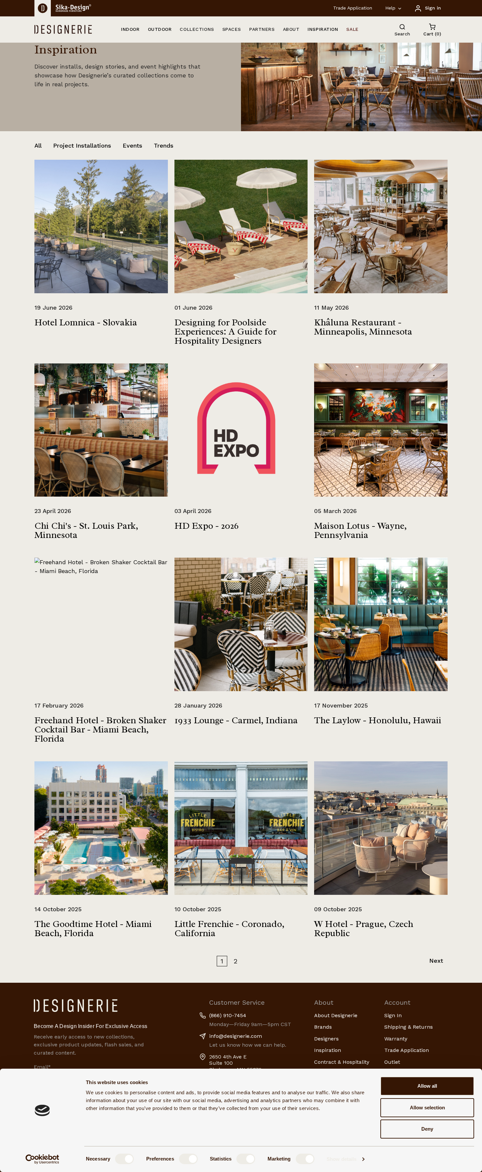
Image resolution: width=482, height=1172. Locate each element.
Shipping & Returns (408, 1027)
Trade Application (352, 7)
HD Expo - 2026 (206, 525)
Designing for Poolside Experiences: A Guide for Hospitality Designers (225, 331)
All (38, 145)
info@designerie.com (235, 1036)
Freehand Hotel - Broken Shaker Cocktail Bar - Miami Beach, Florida (100, 729)
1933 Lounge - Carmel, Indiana (236, 720)
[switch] (188, 1159)
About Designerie (335, 1015)
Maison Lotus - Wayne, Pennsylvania (360, 530)
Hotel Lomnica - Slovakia (85, 322)
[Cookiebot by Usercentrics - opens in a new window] (42, 1159)
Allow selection (427, 1107)
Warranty (395, 1039)
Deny (427, 1129)
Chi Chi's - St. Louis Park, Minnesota (86, 530)
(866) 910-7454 (227, 1015)
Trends (163, 145)
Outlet (392, 1062)
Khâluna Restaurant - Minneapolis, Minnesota (363, 327)
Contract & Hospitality (341, 1062)
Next (436, 960)
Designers (326, 1039)
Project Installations (82, 145)
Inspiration (327, 1050)
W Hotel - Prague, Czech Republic (363, 928)
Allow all (427, 1086)
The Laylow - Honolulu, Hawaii (377, 720)
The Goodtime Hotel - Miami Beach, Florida (93, 928)
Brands (323, 1027)
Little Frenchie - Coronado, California (229, 928)
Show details (341, 1159)
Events (132, 145)
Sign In (393, 1015)
